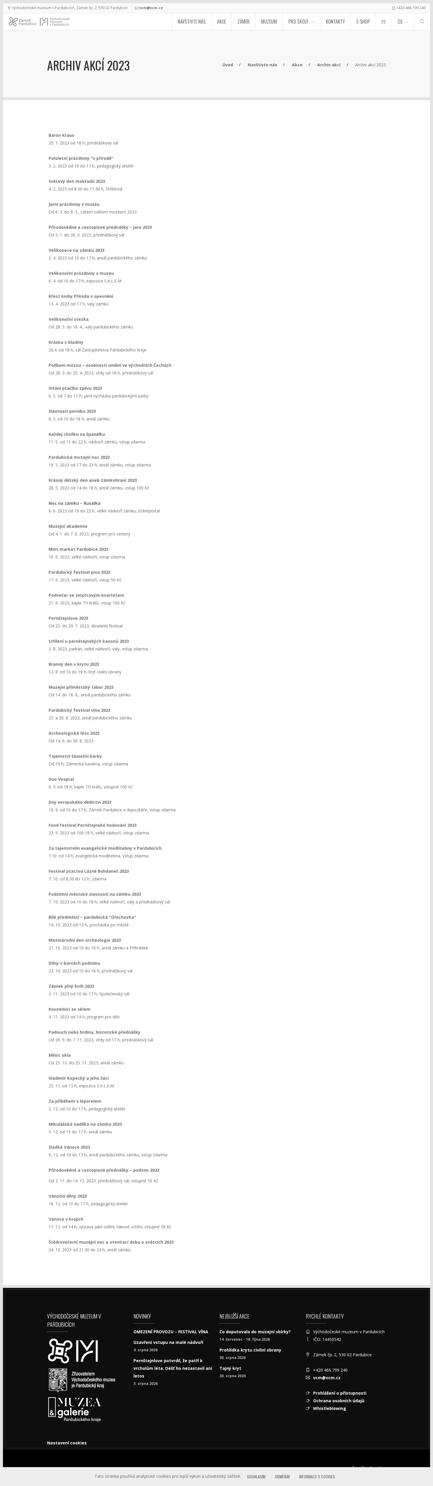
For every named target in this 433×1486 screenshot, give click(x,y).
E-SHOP (363, 21)
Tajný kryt (230, 1368)
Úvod (227, 65)
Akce (221, 21)
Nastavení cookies (67, 1443)
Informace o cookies (317, 1476)
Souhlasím (256, 1476)
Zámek (243, 21)
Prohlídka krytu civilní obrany (250, 1350)
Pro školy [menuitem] (298, 21)
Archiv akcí (329, 65)
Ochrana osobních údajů (338, 1400)
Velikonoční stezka (69, 319)
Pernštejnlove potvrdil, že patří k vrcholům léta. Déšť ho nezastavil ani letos (172, 1368)
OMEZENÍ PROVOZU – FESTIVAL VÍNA (170, 1331)
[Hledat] (422, 21)
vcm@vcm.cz (151, 7)
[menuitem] (384, 21)
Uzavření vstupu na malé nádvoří (168, 1342)
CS (400, 21)
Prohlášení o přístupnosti (339, 1393)
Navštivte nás (192, 21)
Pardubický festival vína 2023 (79, 710)
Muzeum (269, 21)
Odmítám (282, 1476)
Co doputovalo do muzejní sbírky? (255, 1331)
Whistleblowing (329, 1408)
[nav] (416, 1463)
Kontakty (335, 21)
